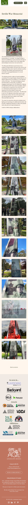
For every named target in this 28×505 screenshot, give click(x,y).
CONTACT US (18, 2)
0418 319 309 (15, 466)
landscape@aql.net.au (15, 468)
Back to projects (14, 367)
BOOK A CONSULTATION (13, 472)
